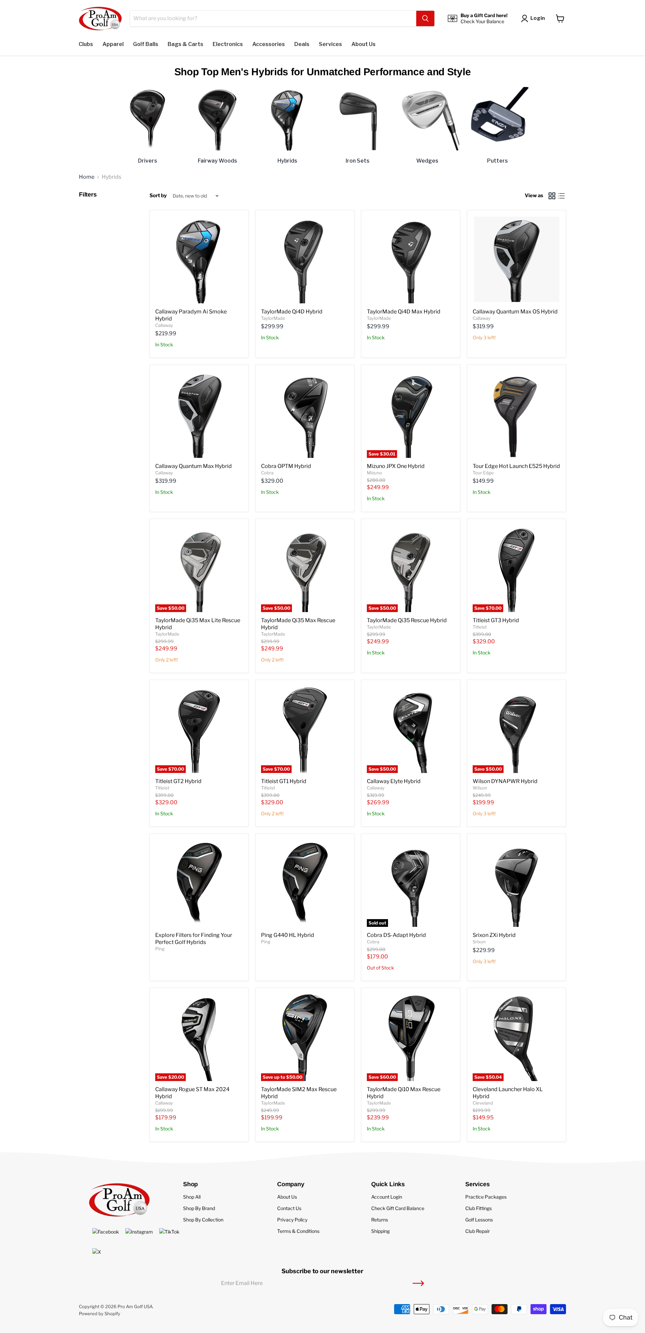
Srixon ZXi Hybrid (494, 935)
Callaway (164, 325)
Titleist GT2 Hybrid (178, 781)
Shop (190, 1184)
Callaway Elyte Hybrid (394, 781)
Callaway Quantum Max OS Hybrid (515, 311)
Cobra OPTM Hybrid (286, 466)
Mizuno (374, 472)
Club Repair (477, 1231)
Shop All (192, 1197)
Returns (379, 1219)
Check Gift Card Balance (397, 1208)
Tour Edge (483, 472)
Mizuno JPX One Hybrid (396, 466)
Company (290, 1184)
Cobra (267, 472)
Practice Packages (486, 1197)
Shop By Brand (199, 1208)
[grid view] (552, 196)
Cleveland (483, 1103)
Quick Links (388, 1184)
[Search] (425, 18)
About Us (287, 1197)
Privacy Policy (292, 1219)
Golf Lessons (479, 1219)
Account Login (386, 1197)
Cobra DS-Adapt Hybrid (396, 935)
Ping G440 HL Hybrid (287, 935)
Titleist (480, 627)
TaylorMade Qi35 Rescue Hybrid (407, 620)
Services (477, 1184)
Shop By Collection (203, 1219)
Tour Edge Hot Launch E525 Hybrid (516, 466)
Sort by (158, 196)
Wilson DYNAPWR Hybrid (505, 781)
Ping (160, 948)
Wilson (480, 787)
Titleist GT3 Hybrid (496, 620)
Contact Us (289, 1208)
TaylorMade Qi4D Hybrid (291, 311)
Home (86, 177)
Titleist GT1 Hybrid (283, 781)
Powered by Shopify (99, 1313)
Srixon (479, 941)
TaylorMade (273, 318)
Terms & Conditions (298, 1231)
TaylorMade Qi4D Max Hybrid (403, 311)
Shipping (380, 1231)
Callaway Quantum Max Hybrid (193, 466)
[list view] (561, 196)
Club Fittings (478, 1208)
